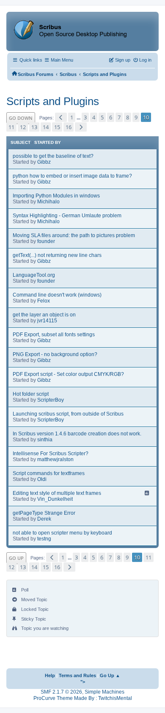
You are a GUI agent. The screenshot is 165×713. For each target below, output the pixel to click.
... (79, 118)
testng (44, 539)
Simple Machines (104, 692)
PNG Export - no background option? (55, 354)
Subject (20, 142)
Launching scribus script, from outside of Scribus (68, 414)
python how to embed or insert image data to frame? (72, 176)
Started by (47, 142)
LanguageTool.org (34, 275)
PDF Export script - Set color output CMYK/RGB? (68, 374)
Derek (44, 519)
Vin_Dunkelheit (55, 499)
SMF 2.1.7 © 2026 (61, 692)
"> (82, 681)
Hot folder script (31, 394)
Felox (43, 301)
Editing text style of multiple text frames (57, 493)
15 (57, 127)
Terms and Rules (77, 675)
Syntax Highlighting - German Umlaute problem (67, 216)
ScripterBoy (50, 400)
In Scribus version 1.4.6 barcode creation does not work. (77, 434)
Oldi (42, 479)
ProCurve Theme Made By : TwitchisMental (82, 698)
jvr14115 (47, 321)
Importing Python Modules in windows (56, 196)
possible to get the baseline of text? (53, 156)
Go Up (16, 558)
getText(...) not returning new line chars (57, 255)
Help (50, 675)
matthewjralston (55, 459)
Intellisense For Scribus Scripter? (50, 453)
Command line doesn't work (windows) (57, 295)
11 (11, 127)
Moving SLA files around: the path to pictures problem (74, 235)
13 (34, 127)
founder (46, 241)
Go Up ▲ (110, 675)
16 (69, 127)
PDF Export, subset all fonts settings (54, 335)
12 (23, 127)
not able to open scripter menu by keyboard (62, 533)
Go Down (21, 118)
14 (46, 127)
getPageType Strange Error (44, 513)
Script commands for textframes (49, 473)
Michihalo (48, 202)
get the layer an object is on (44, 315)
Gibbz (44, 162)
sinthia (44, 440)
